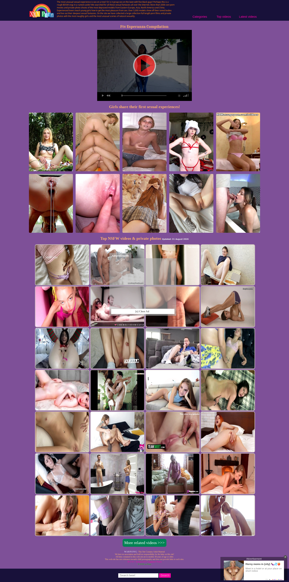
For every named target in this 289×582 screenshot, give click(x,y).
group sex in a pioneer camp (98, 169)
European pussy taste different (191, 231)
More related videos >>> (144, 543)
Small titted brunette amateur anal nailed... (238, 230)
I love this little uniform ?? (144, 231)
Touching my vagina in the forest (51, 169)
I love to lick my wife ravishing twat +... (98, 230)
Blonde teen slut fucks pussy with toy (191, 169)
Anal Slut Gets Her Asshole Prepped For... (50, 230)
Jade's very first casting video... (144, 169)
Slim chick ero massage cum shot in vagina (238, 168)
